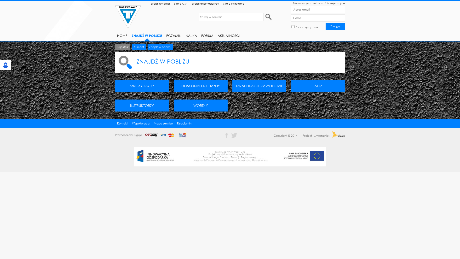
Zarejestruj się (336, 3)
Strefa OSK (180, 3)
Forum (207, 36)
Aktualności (229, 36)
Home (122, 36)
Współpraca (141, 123)
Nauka (191, 36)
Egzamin (173, 36)
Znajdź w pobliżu (147, 36)
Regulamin (184, 123)
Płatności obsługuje (129, 135)
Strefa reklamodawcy (205, 3)
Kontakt (122, 123)
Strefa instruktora (233, 3)
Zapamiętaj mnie (306, 27)
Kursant (139, 47)
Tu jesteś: (123, 47)
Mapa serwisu (163, 123)
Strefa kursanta (160, 3)
